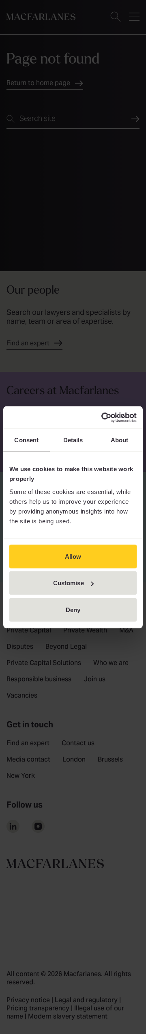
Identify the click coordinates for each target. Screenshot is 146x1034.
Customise (68, 583)
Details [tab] (73, 440)
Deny (73, 609)
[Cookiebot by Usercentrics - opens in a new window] (103, 417)
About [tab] (120, 440)
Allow (73, 556)
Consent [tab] (26, 440)
